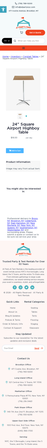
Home (6, 56)
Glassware (34, 328)
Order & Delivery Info (13, 324)
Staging (34, 324)
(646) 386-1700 (25, 431)
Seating (34, 308)
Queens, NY (13, 228)
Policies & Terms (12, 320)
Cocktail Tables (30, 56)
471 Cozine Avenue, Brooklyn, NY (23, 11)
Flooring (34, 320)
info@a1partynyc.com (25, 7)
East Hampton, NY (20, 223)
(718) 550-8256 (25, 415)
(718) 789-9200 (25, 3)
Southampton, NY (28, 228)
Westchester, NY (15, 230)
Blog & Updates (12, 316)
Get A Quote (35, 33)
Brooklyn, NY (17, 221)
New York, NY (27, 225)
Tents (34, 316)
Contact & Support (13, 328)
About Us (12, 312)
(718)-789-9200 (25, 372)
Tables (34, 312)
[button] (3, 9)
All (5, 41)
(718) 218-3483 (25, 401)
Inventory (16, 56)
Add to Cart (16, 151)
